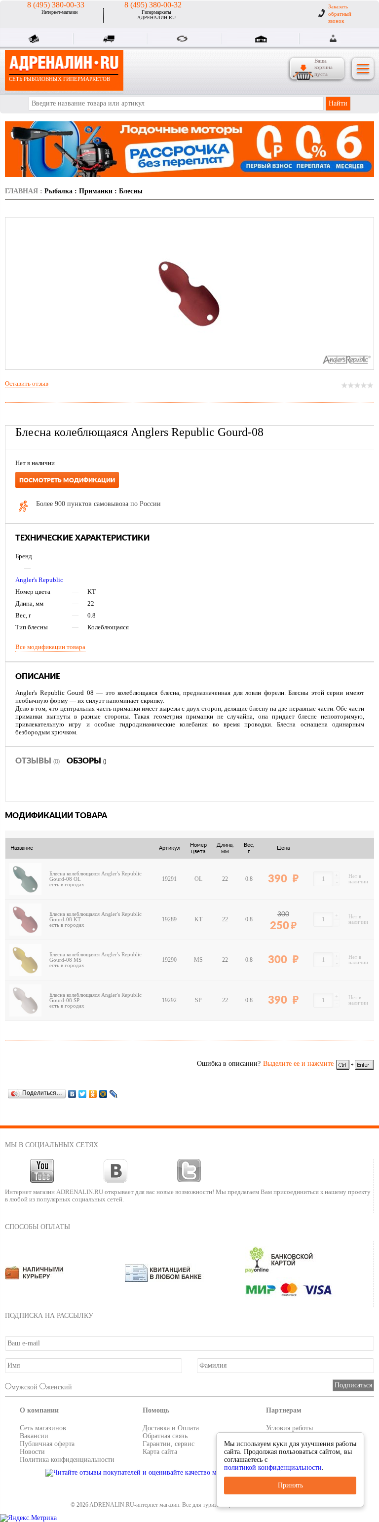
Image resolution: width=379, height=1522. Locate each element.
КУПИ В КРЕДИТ (36, 40)
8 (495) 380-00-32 (153, 4)
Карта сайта (160, 1451)
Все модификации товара (50, 647)
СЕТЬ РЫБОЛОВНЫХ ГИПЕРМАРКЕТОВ (59, 79)
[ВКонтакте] (72, 1093)
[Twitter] (82, 1093)
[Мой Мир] (103, 1093)
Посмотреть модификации (67, 480)
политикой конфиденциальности (273, 1467)
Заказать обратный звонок (339, 13)
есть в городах (66, 884)
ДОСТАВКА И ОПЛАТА (110, 40)
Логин (334, 38)
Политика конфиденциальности (67, 1459)
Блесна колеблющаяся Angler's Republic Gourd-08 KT (95, 916)
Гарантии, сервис (168, 1444)
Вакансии (34, 1436)
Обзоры (86, 761)
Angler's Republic (39, 579)
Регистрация (345, 38)
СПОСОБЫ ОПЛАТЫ (37, 1227)
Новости (32, 1451)
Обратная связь (165, 1436)
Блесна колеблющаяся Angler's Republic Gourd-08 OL (95, 876)
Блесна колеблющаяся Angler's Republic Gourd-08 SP (95, 997)
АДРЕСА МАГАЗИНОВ (262, 40)
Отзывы (37, 761)
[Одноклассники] (93, 1093)
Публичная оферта (47, 1444)
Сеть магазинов (43, 1428)
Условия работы (289, 1428)
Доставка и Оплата (171, 1428)
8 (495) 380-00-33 (55, 4)
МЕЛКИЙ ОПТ (184, 40)
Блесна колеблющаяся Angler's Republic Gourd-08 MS (95, 957)
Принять (290, 1485)
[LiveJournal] (114, 1093)
